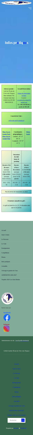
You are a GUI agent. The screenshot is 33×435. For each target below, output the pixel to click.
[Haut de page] (25, 427)
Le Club (3, 244)
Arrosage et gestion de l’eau (9, 270)
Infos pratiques (5, 261)
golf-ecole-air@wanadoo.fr (16, 120)
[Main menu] (30, 8)
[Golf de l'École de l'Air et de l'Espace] (16, 3)
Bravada (16, 428)
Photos (3, 257)
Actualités (4, 266)
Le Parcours (4, 239)
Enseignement (5, 248)
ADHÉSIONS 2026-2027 (9, 275)
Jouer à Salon (5, 235)
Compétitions (5, 253)
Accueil (3, 230)
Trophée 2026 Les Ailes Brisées (10, 279)
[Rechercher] (23, 420)
